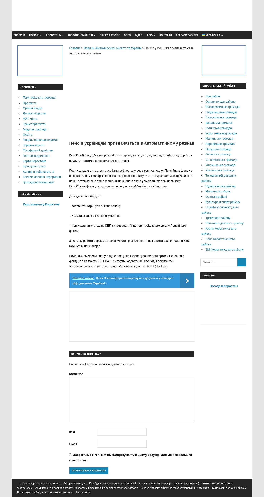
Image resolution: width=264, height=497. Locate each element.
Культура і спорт (34, 166)
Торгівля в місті (33, 145)
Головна (19, 35)
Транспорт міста (34, 124)
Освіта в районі (216, 196)
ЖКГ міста (30, 119)
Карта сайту (83, 492)
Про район (212, 96)
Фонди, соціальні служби (40, 140)
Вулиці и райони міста (38, 171)
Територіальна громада (39, 97)
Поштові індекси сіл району (224, 223)
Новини (34, 35)
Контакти (165, 35)
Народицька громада (220, 144)
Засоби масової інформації (42, 177)
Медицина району (218, 191)
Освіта (27, 134)
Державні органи (34, 113)
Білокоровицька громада (222, 107)
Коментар (76, 374)
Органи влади (32, 108)
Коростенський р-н (80, 35)
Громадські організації (38, 182)
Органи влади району (220, 101)
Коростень (53, 35)
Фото (127, 35)
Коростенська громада (221, 133)
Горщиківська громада (220, 117)
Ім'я (72, 432)
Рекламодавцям (187, 35)
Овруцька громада (218, 149)
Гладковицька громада (221, 112)
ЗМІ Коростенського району (224, 249)
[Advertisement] (180, 15)
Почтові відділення (36, 156)
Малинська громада (219, 138)
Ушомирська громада (220, 165)
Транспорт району (217, 218)
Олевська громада (218, 154)
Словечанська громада (221, 160)
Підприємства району (220, 186)
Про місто (29, 103)
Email (73, 444)
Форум (151, 35)
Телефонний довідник (38, 150)
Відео (138, 35)
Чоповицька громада (219, 170)
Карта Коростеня (34, 161)
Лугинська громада (218, 128)
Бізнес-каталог (110, 35)
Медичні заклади (35, 129)
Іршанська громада (218, 122)
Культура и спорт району (222, 202)
